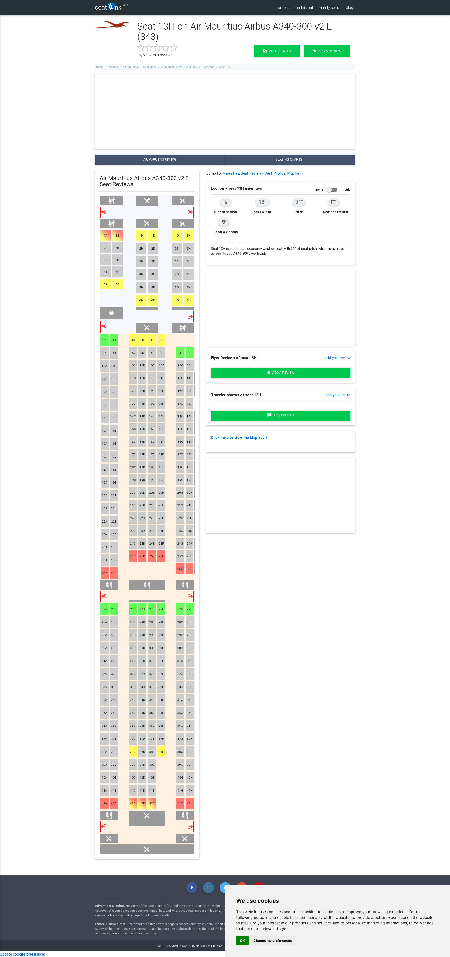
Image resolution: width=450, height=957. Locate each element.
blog (349, 7)
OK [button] (242, 940)
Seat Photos (275, 173)
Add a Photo (279, 51)
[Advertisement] (225, 111)
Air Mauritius (131, 67)
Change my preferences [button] (272, 940)
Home (100, 67)
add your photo (338, 394)
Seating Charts (289, 159)
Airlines (113, 67)
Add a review (282, 372)
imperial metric (331, 190)
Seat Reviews (252, 173)
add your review (337, 357)
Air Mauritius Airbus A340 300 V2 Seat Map (187, 67)
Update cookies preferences (23, 954)
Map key (294, 173)
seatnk (108, 7)
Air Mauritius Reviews (159, 159)
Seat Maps (149, 67)
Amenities (231, 173)
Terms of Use (220, 946)
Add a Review (329, 51)
